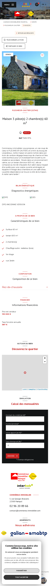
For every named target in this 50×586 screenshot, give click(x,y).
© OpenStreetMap (42, 389)
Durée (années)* (12, 424)
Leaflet (25, 389)
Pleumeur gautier (12, 25)
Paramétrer (21, 570)
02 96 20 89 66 (19, 506)
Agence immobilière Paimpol (15, 22)
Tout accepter (21, 577)
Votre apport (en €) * (14, 433)
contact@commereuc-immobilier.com (25, 510)
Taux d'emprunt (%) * (14, 441)
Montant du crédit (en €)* (15, 415)
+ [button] (45, 358)
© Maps (32, 389)
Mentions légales (43, 572)
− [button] (45, 361)
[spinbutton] (25, 445)
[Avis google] (26, 4)
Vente (34, 22)
